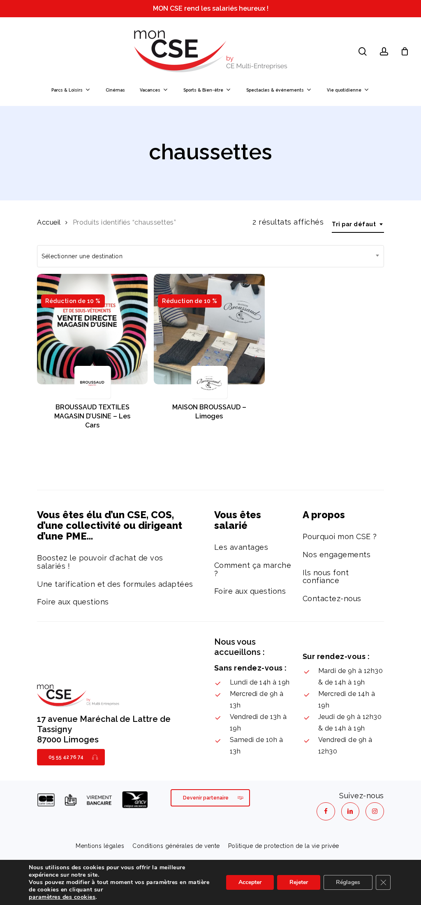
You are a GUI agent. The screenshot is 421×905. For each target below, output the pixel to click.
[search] (363, 51)
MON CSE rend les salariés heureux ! (210, 8)
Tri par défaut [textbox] (354, 224)
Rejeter (298, 882)
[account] (384, 51)
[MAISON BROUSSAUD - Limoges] (209, 329)
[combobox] (358, 224)
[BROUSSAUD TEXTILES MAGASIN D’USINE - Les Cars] (92, 329)
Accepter (249, 882)
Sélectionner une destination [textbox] (82, 256)
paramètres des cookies (62, 897)
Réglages (348, 882)
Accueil (49, 222)
